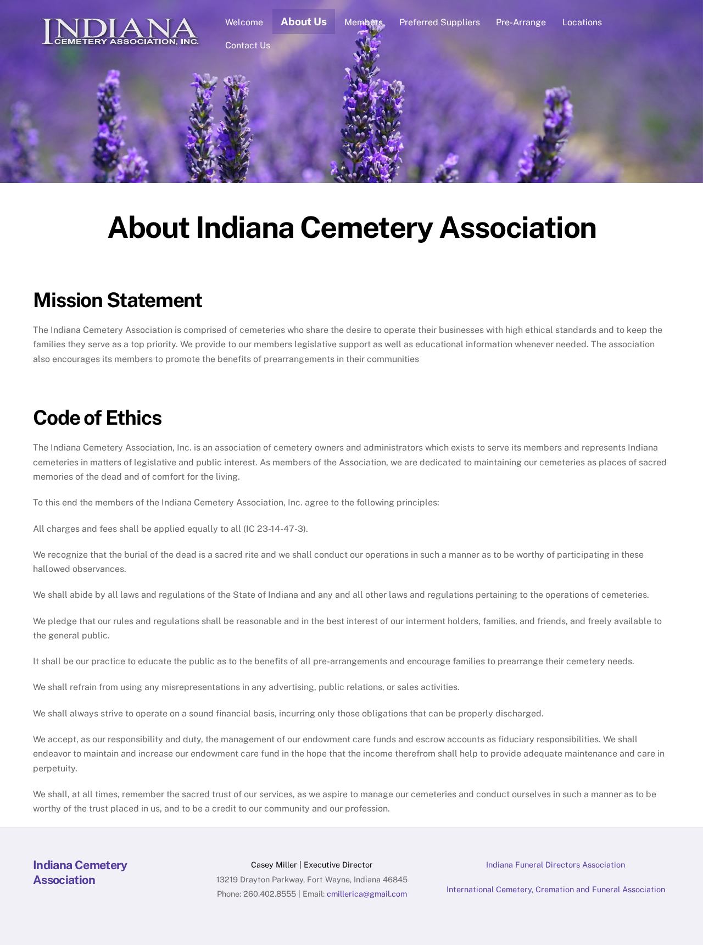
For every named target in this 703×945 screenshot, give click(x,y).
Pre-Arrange (521, 22)
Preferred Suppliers (439, 22)
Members (363, 22)
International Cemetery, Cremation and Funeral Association (556, 889)
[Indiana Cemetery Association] (121, 47)
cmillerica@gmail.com (367, 893)
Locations (582, 22)
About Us (304, 21)
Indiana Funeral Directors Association (555, 864)
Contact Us (247, 45)
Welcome (244, 22)
